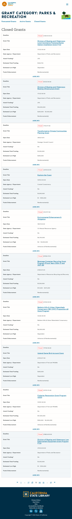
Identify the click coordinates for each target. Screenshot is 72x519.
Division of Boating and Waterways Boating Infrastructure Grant (51, 88)
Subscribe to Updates (36, 508)
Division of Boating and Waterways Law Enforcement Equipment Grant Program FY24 (53, 441)
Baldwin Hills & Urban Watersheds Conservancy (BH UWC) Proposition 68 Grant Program (53, 309)
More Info (36, 76)
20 (40, 482)
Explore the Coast (44, 175)
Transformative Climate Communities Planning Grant (52, 132)
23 (51, 482)
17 (29, 482)
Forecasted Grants (9, 21)
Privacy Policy (36, 500)
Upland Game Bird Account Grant (51, 353)
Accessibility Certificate (36, 506)
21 (44, 482)
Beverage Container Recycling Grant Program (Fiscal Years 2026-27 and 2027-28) (52, 263)
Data (36, 504)
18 (32, 482)
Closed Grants (40, 21)
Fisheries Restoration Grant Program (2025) (52, 396)
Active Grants (25, 21)
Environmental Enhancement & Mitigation (50, 218)
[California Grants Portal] (9, 4)
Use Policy (36, 502)
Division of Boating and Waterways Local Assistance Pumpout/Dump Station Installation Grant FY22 (51, 43)
